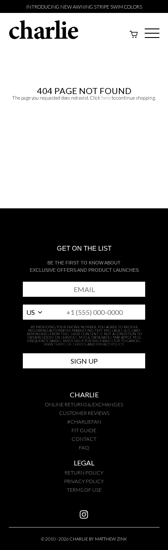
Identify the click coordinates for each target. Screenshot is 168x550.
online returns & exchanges (84, 404)
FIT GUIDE (84, 430)
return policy (84, 472)
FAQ (84, 447)
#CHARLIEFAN (84, 421)
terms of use (84, 490)
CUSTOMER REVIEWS (84, 413)
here (106, 98)
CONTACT (84, 439)
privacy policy (84, 481)
